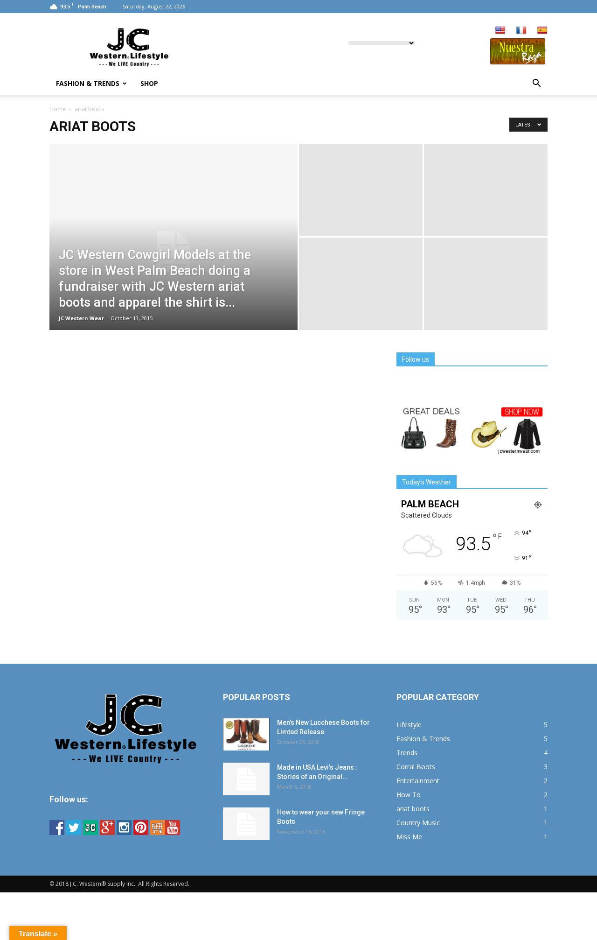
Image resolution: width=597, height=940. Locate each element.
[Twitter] (73, 832)
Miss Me (409, 836)
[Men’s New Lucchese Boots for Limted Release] (246, 734)
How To (408, 794)
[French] (521, 30)
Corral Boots (415, 766)
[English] (500, 30)
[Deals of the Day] (472, 452)
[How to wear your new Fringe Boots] (246, 823)
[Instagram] (124, 832)
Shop (149, 83)
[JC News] (90, 832)
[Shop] (157, 832)
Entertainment (417, 780)
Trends (406, 752)
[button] (536, 83)
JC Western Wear (81, 318)
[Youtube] (172, 832)
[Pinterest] (140, 832)
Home (57, 109)
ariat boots (413, 808)
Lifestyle (409, 724)
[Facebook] (56, 832)
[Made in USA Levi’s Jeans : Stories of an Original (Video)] (246, 779)
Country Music (418, 822)
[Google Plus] (107, 832)
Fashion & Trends (87, 83)
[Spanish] (542, 30)
